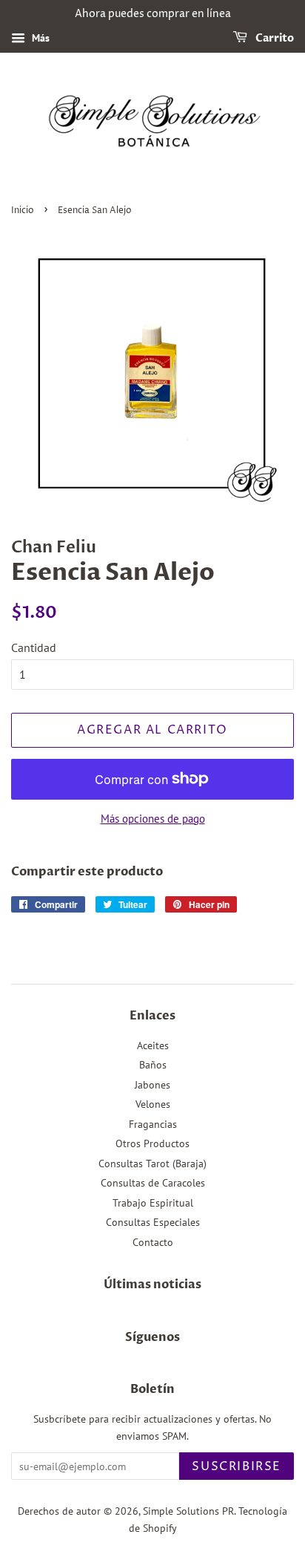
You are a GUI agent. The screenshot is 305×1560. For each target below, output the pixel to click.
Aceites (153, 1045)
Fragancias (153, 1124)
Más (39, 38)
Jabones (152, 1084)
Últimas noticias (152, 1284)
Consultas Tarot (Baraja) (152, 1163)
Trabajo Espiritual (153, 1203)
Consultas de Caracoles (153, 1182)
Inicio (22, 210)
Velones (152, 1104)
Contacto (153, 1242)
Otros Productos (152, 1143)
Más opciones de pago (153, 819)
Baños (153, 1064)
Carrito (273, 38)
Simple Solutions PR (188, 1511)
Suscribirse (236, 1466)
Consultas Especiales (153, 1222)
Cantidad (33, 647)
